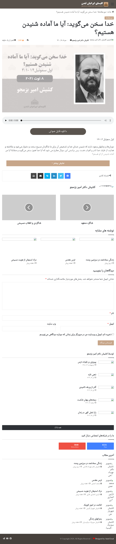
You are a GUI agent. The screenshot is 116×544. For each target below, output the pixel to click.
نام (112, 313)
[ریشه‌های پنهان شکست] (106, 403)
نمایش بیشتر (58, 163)
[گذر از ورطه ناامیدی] (106, 391)
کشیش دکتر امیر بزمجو (80, 40)
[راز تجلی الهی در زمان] (106, 416)
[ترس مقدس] (58, 247)
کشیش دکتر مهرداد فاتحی (91, 466)
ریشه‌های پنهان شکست (86, 400)
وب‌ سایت (51, 324)
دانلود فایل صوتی (58, 131)
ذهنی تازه (92, 375)
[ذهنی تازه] (106, 378)
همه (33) (58, 427)
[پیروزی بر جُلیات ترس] (106, 366)
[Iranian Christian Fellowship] (94, 4)
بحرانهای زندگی (95, 519)
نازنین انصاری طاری (93, 494)
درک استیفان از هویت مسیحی (23, 260)
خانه (109, 12)
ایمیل (111, 324)
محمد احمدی (96, 483)
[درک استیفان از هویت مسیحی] (19, 247)
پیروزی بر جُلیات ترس (87, 362)
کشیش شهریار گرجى (93, 508)
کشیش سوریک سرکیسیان (91, 522)
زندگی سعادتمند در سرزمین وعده (100, 260)
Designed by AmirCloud (104, 539)
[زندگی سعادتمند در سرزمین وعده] (97, 247)
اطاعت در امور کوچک (93, 505)
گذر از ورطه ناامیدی (87, 387)
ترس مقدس (70, 260)
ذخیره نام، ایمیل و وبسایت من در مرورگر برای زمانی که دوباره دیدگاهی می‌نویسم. (75, 335)
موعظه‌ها (102, 12)
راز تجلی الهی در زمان (87, 412)
